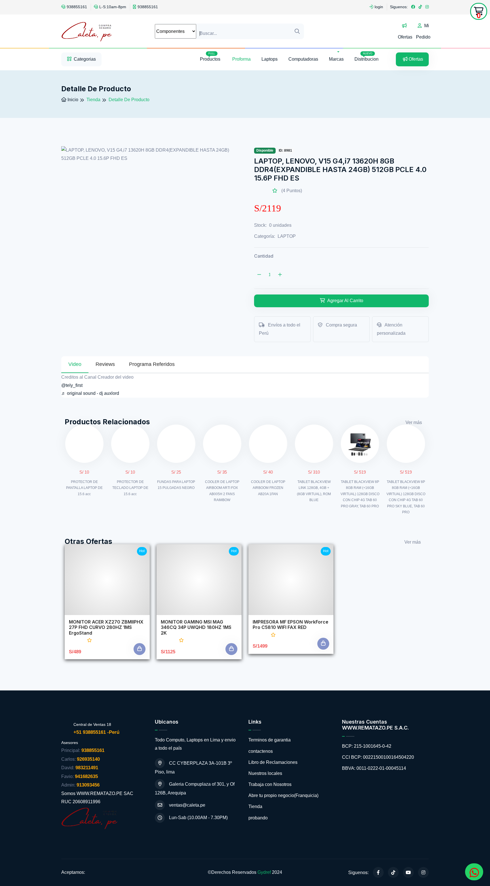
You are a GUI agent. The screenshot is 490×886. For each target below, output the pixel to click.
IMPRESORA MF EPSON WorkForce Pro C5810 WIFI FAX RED (290, 624)
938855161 (77, 7)
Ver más (413, 422)
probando (258, 817)
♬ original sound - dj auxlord (90, 393)
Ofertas (405, 37)
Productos (210, 57)
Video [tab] (74, 364)
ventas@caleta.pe (187, 805)
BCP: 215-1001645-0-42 (366, 746)
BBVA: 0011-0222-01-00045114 (374, 768)
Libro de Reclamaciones (272, 762)
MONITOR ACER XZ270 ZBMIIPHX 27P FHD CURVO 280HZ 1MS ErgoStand (106, 627)
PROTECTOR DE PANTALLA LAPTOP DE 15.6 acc (84, 488)
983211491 (86, 767)
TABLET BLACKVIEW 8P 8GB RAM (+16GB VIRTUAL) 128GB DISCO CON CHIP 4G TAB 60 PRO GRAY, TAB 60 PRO (360, 494)
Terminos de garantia (269, 739)
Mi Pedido (423, 31)
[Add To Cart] (139, 649)
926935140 (88, 759)
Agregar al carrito (344, 300)
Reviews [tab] (105, 364)
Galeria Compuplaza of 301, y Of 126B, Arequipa (195, 788)
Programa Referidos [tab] (152, 364)
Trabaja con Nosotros (270, 784)
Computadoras (303, 59)
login (379, 7)
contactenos (260, 751)
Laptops (269, 59)
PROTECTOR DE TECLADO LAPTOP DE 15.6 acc (130, 488)
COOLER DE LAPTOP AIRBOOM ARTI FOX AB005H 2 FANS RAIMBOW (222, 491)
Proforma (241, 59)
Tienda (255, 806)
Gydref (264, 872)
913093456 (88, 785)
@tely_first (72, 385)
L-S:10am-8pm (112, 7)
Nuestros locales (265, 773)
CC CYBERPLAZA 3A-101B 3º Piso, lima (193, 767)
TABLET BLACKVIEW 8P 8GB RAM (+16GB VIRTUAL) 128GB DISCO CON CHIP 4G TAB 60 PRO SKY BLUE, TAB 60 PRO (405, 497)
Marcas (336, 59)
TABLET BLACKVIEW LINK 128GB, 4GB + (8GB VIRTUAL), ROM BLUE (314, 491)
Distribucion (366, 57)
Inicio (72, 99)
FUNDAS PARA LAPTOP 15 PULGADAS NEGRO (176, 485)
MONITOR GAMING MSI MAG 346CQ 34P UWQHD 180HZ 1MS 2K (196, 627)
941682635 (86, 776)
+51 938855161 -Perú (96, 732)
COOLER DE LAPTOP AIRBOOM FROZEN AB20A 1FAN (268, 488)
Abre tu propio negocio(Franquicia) (283, 795)
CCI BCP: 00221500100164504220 (378, 757)
